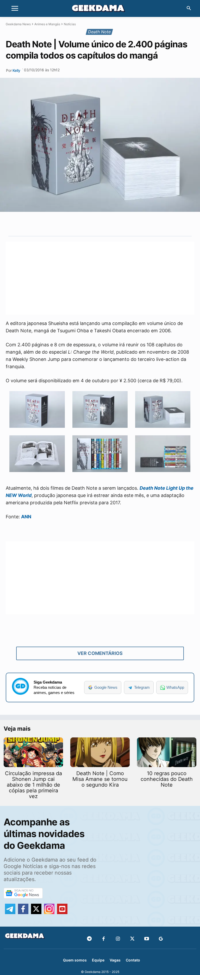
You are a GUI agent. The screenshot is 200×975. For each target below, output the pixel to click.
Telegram (142, 687)
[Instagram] (118, 939)
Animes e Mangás (47, 24)
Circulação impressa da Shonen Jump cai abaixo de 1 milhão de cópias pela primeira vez (33, 784)
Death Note (99, 31)
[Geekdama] (100, 9)
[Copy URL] (132, 224)
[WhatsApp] (108, 224)
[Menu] (15, 8)
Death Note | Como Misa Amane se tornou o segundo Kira (100, 779)
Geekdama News (18, 24)
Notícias (70, 24)
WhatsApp (175, 687)
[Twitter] (132, 939)
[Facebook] (103, 939)
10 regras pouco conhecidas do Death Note (167, 779)
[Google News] (161, 939)
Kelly (16, 70)
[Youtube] (146, 939)
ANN (26, 516)
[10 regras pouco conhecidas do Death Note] (166, 752)
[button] (188, 8)
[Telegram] (120, 224)
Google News (105, 687)
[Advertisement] (100, 278)
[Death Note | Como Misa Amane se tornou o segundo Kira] (100, 752)
